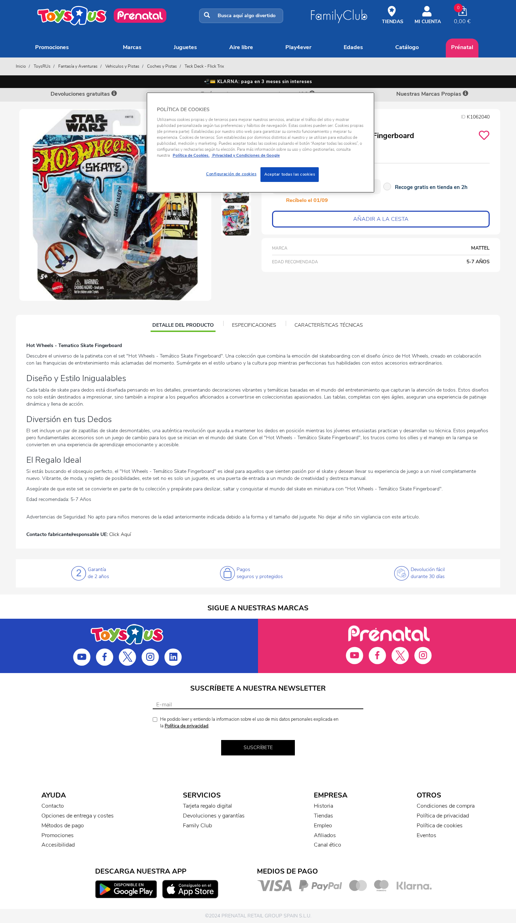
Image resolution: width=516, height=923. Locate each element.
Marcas (132, 47)
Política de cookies (440, 825)
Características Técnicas (329, 325)
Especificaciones (254, 325)
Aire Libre (241, 47)
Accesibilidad (58, 845)
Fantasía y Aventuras (78, 66)
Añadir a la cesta (381, 219)
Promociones (52, 47)
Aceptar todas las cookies (289, 174)
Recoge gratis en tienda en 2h (431, 187)
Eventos (426, 835)
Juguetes (185, 47)
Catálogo (407, 47)
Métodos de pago (62, 825)
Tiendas (323, 816)
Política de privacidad (187, 726)
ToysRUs (42, 66)
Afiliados (325, 835)
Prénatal (462, 47)
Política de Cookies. (191, 155)
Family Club (197, 825)
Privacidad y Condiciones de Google (245, 155)
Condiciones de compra (446, 806)
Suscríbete (258, 747)
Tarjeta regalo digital (207, 806)
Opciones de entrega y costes (77, 816)
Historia (323, 806)
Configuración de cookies (231, 174)
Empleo (323, 825)
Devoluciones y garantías (214, 816)
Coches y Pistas (162, 66)
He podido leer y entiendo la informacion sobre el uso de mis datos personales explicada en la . (249, 722)
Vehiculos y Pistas (122, 66)
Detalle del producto (183, 326)
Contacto (52, 806)
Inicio (21, 66)
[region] (260, 142)
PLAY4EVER (298, 47)
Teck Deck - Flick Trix (204, 66)
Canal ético (327, 845)
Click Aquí (120, 534)
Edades (353, 47)
